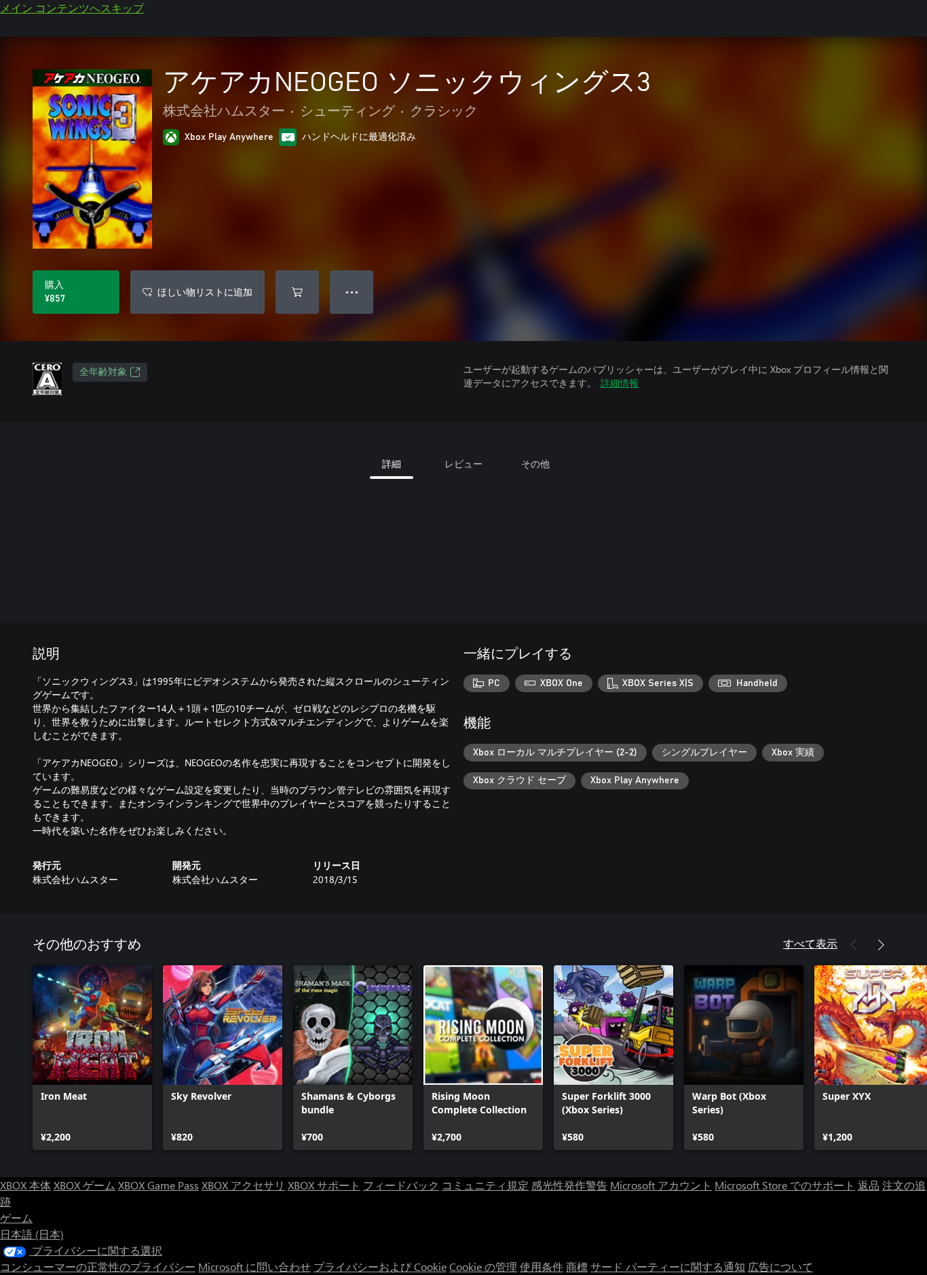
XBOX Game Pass (158, 1185)
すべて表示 (810, 943)
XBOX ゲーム (84, 1185)
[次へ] (880, 944)
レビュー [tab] (463, 463)
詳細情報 (620, 382)
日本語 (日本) (32, 1234)
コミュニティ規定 (485, 1185)
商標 (577, 1266)
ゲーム (16, 1217)
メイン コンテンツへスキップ (72, 8)
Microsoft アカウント (661, 1185)
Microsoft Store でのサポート (785, 1185)
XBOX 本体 (25, 1185)
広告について (780, 1266)
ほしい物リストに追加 (204, 291)
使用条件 (541, 1266)
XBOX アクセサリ (243, 1185)
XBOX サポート (324, 1185)
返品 (868, 1185)
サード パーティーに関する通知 (667, 1266)
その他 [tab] (535, 463)
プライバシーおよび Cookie (380, 1266)
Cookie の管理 (483, 1266)
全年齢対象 (103, 372)
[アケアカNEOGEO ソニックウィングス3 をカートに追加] (297, 292)
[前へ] (853, 944)
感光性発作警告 (569, 1185)
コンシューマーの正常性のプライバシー (97, 1266)
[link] (92, 1057)
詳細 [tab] (391, 463)
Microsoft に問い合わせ (254, 1266)
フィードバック (401, 1185)
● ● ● (351, 291)
